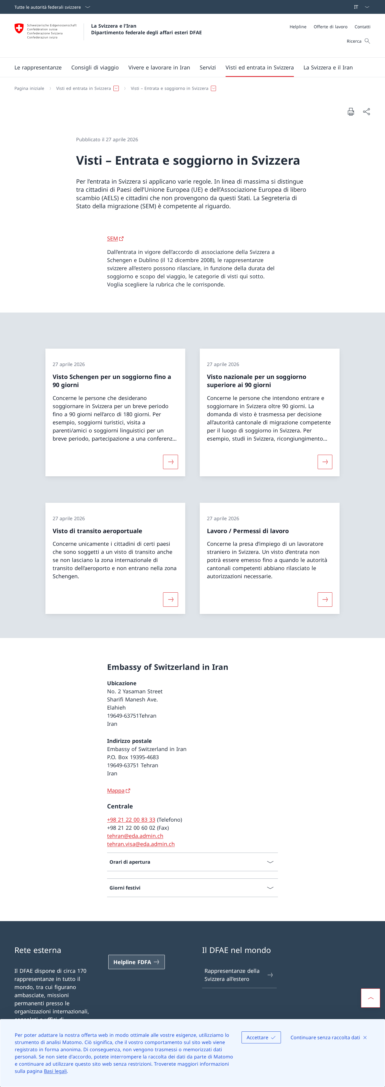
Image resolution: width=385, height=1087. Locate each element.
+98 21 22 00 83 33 (131, 819)
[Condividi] (366, 111)
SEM (112, 238)
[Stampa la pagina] (351, 111)
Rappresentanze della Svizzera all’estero (232, 974)
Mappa (116, 790)
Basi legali (55, 1071)
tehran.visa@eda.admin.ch (141, 843)
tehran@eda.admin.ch (135, 835)
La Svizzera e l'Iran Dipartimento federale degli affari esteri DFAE (146, 29)
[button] (38, 67)
